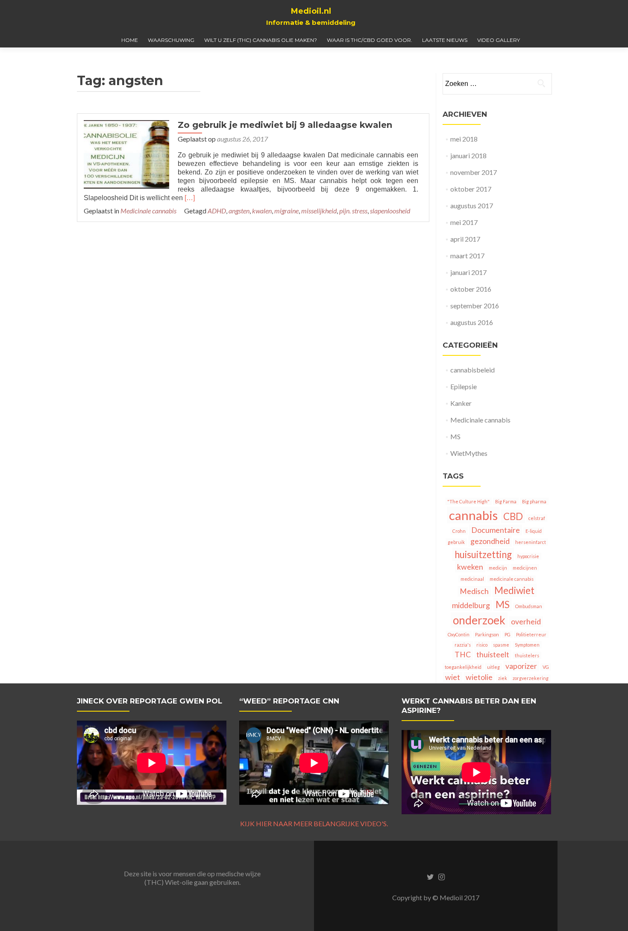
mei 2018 (464, 139)
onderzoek (479, 620)
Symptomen (527, 644)
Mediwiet (514, 590)
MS (455, 436)
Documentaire (495, 530)
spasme (501, 644)
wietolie (479, 677)
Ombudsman (528, 606)
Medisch (474, 591)
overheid (526, 621)
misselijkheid (319, 211)
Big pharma (534, 501)
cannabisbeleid (472, 370)
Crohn (459, 531)
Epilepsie (463, 386)
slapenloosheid (390, 211)
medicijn (498, 567)
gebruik (456, 542)
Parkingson (487, 634)
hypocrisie (528, 556)
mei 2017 (464, 222)
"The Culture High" (468, 501)
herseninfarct (530, 542)
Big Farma (505, 501)
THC (463, 654)
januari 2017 (468, 272)
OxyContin (459, 634)
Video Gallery (498, 40)
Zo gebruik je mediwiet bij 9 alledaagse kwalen (285, 125)
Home (129, 40)
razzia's (463, 644)
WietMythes (468, 453)
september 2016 (474, 305)
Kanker (461, 403)
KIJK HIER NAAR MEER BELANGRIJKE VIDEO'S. (314, 823)
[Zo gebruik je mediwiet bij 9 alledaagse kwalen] (126, 153)
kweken (470, 566)
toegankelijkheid (463, 667)
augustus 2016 (471, 322)
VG (546, 667)
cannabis (473, 515)
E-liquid (533, 531)
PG (508, 634)
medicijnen (525, 567)
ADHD (217, 211)
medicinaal (472, 579)
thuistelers (527, 655)
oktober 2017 (470, 189)
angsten (239, 211)
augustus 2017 (471, 205)
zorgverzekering (531, 678)
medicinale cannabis (512, 579)
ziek (502, 678)
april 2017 (465, 239)
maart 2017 (467, 255)
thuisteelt (492, 654)
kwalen (262, 211)
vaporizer (521, 666)
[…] (190, 197)
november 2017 (473, 172)
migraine (286, 211)
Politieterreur (531, 634)
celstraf (536, 518)
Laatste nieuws (444, 40)
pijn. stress (353, 211)
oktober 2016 (470, 289)
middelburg (471, 605)
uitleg (493, 667)
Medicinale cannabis (148, 211)
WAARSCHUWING (171, 40)
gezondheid (490, 541)
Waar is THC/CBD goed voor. (369, 40)
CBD (513, 516)
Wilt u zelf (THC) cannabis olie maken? (260, 40)
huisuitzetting (483, 554)
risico (481, 644)
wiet (452, 677)
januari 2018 (468, 155)
